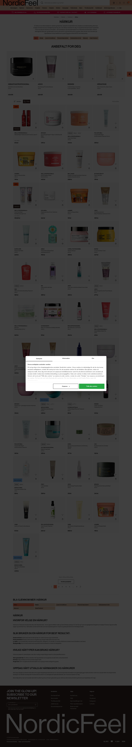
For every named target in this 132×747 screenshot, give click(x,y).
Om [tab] (93, 358)
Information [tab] (66, 358)
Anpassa (65, 386)
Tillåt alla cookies (91, 386)
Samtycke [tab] (39, 358)
